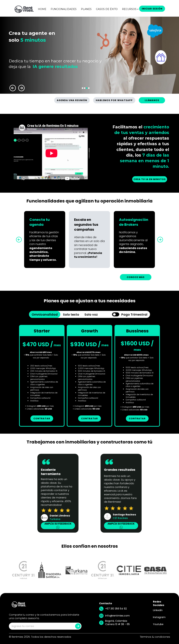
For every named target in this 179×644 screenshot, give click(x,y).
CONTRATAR (41, 418)
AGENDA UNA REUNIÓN (72, 100)
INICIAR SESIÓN (152, 8)
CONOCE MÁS (136, 277)
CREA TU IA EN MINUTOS (150, 179)
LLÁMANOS (152, 100)
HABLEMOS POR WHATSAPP (114, 100)
